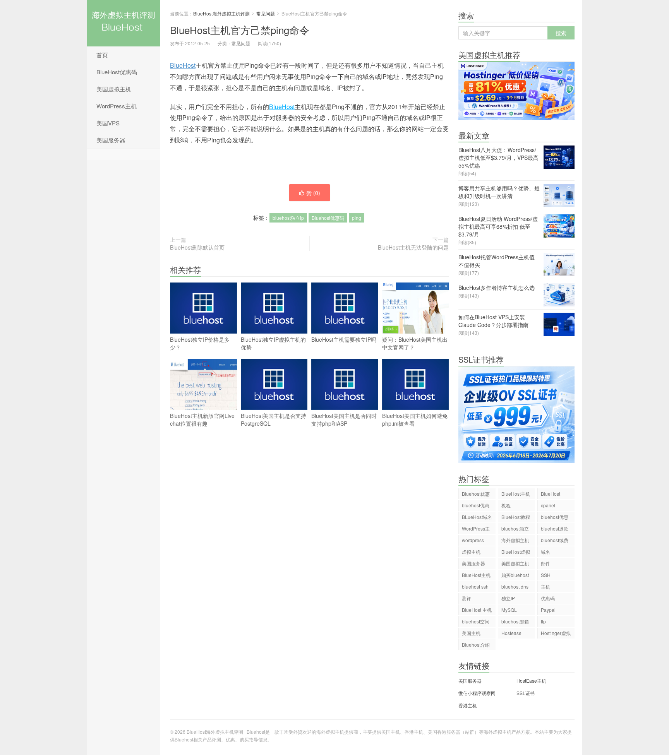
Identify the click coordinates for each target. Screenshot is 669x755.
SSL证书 (525, 693)
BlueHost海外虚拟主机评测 (123, 23)
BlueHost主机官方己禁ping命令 (239, 29)
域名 (545, 551)
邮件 (545, 563)
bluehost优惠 (554, 517)
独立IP (508, 598)
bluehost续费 (554, 540)
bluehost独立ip (288, 217)
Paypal (548, 609)
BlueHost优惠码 (116, 72)
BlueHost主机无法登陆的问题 (413, 247)
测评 (466, 598)
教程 (506, 505)
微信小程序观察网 (477, 693)
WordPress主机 (116, 106)
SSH (546, 575)
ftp (543, 621)
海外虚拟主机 (515, 540)
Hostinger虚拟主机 (556, 634)
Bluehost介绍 (476, 644)
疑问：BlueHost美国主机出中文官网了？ (415, 343)
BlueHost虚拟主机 (515, 552)
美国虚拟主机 (113, 89)
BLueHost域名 (477, 517)
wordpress (473, 540)
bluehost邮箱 (515, 621)
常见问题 (265, 13)
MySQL (509, 609)
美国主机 (471, 633)
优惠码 (548, 598)
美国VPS (108, 123)
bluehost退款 (554, 528)
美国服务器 (110, 140)
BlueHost (183, 65)
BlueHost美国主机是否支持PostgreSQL (273, 419)
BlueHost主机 (515, 493)
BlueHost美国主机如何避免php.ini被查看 (415, 419)
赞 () (313, 193)
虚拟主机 (471, 551)
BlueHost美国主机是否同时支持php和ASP (344, 419)
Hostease (511, 633)
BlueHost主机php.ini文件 (476, 576)
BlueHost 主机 (477, 609)
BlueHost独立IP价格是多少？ (200, 343)
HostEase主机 (531, 680)
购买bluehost (515, 575)
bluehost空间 (475, 621)
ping (356, 217)
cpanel (548, 505)
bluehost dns (514, 586)
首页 (102, 55)
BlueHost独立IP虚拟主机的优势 (273, 343)
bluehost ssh (475, 586)
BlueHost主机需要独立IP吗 (343, 339)
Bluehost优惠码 (328, 217)
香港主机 (467, 705)
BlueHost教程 (515, 517)
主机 (545, 586)
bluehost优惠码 (475, 506)
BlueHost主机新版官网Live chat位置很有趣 (202, 419)
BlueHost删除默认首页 (197, 247)
